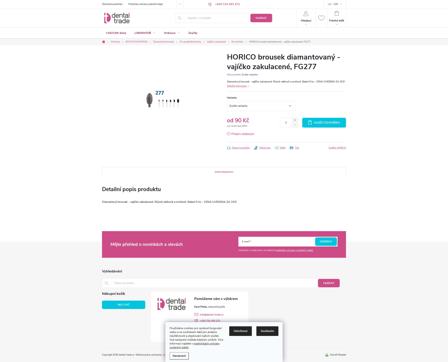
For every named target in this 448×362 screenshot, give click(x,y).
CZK (336, 4)
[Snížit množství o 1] (295, 125)
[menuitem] (116, 33)
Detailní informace (237, 86)
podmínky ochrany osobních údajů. (294, 250)
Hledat (261, 18)
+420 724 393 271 (210, 320)
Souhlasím (267, 331)
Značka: (337, 147)
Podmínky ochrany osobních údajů (145, 4)
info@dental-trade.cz (211, 314)
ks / (124, 304)
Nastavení (179, 356)
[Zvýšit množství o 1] (295, 120)
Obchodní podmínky (112, 4)
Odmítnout (240, 331)
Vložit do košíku (327, 123)
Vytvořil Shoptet (338, 354)
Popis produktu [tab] (224, 172)
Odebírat (326, 241)
